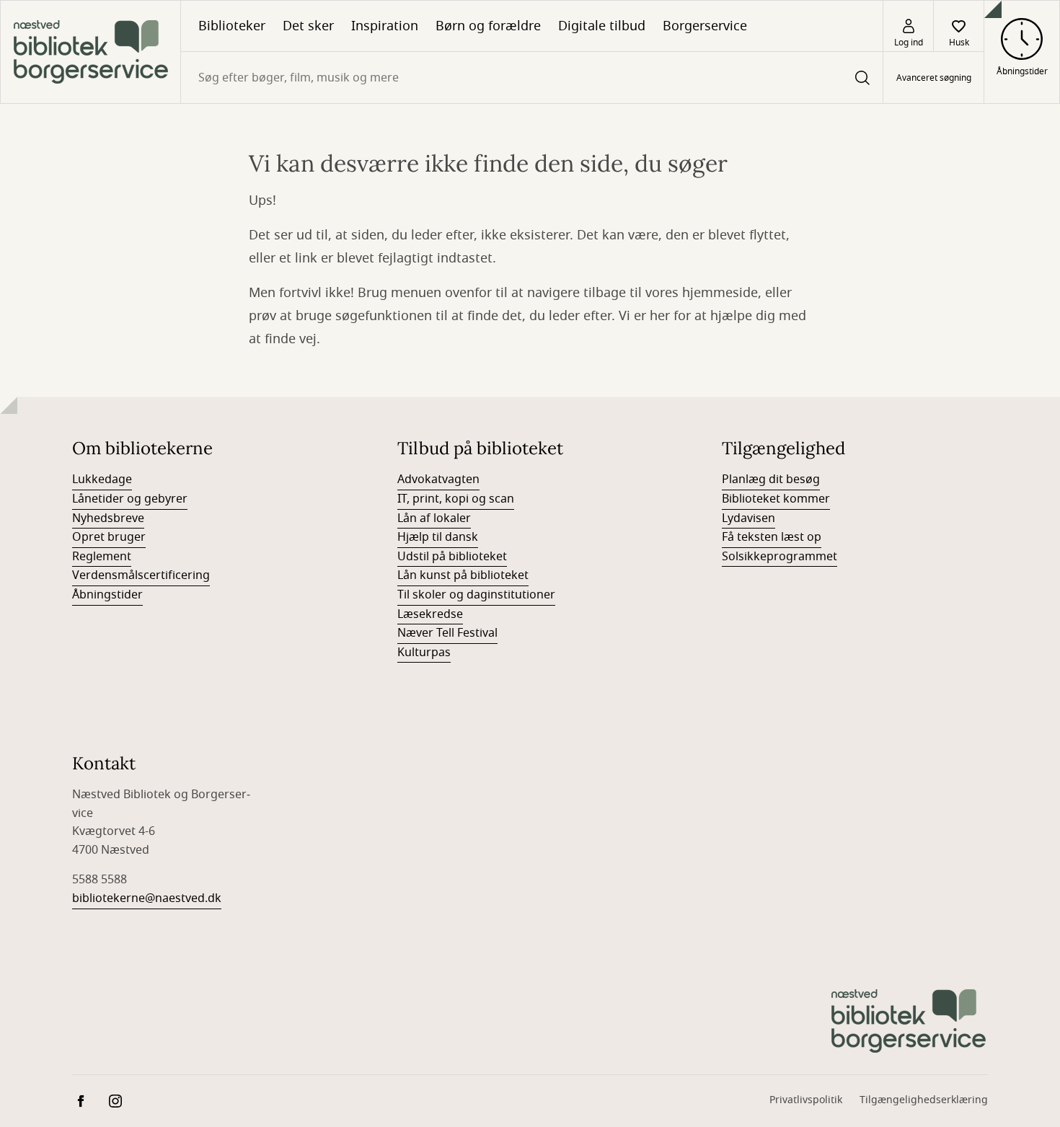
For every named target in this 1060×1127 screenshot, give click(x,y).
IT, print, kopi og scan (455, 499)
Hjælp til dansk (437, 537)
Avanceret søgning (933, 77)
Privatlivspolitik (805, 1100)
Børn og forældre (488, 26)
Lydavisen (748, 518)
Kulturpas (424, 652)
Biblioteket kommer (776, 499)
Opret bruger (109, 537)
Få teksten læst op (771, 537)
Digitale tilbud (601, 26)
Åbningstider (107, 595)
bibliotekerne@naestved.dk (146, 898)
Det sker (308, 26)
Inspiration (384, 26)
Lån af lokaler (434, 518)
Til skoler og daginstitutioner (476, 595)
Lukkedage (102, 479)
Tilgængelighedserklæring (924, 1100)
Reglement (101, 556)
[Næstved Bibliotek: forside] (90, 52)
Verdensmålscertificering (141, 575)
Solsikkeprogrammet (779, 556)
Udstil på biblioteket (452, 556)
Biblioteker (231, 26)
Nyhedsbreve (108, 518)
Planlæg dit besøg (771, 479)
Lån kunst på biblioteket (463, 575)
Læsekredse (430, 614)
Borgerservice (705, 26)
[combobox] (532, 77)
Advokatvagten (438, 479)
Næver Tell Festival (447, 633)
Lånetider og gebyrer (129, 499)
